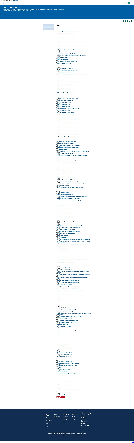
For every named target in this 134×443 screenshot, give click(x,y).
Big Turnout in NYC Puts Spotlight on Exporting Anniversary (66, 342)
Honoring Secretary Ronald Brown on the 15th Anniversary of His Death (68, 389)
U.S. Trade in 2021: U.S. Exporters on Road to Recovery (65, 136)
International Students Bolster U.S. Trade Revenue (65, 33)
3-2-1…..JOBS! (59, 367)
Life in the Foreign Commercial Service (63, 237)
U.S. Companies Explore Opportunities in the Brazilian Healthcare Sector (68, 231)
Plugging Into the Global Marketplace (63, 324)
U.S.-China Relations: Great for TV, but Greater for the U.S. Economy (67, 305)
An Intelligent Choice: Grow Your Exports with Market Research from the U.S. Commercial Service (72, 45)
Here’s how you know (15, 0)
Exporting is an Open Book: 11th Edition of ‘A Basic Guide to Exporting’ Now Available (70, 290)
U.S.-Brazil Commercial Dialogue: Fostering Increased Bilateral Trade (68, 363)
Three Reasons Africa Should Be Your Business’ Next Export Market (67, 288)
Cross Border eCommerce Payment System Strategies (65, 216)
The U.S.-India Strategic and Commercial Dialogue (65, 269)
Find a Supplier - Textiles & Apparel (57, 417)
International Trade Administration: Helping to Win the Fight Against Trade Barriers (70, 187)
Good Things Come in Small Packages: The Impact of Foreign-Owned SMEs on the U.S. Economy (72, 155)
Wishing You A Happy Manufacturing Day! (63, 344)
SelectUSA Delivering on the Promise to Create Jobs (65, 214)
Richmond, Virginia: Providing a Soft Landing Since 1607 (65, 171)
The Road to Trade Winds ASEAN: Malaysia (63, 104)
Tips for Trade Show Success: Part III (62, 246)
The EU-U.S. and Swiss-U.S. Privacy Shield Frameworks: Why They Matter (68, 177)
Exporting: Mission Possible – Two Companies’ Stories (65, 300)
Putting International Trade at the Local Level (64, 356)
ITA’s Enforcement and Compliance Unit (63, 192)
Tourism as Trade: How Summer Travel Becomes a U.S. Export (66, 49)
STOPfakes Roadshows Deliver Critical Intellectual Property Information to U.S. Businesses (71, 160)
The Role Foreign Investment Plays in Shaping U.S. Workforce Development (68, 227)
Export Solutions (47, 417)
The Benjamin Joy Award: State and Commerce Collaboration (66, 229)
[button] (26, 3)
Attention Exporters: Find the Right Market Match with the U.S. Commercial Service (70, 43)
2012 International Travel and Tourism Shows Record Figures (66, 352)
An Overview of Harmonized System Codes (63, 57)
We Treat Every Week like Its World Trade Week (64, 369)
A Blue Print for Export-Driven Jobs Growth (63, 394)
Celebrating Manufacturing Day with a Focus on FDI (65, 205)
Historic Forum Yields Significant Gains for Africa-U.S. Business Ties (67, 320)
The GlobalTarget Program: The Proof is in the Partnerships (66, 233)
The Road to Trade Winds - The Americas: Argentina (65, 72)
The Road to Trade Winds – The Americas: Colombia (65, 68)
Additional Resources (65, 422)
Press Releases (46, 25)
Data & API (73, 419)
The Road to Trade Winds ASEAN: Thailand (63, 110)
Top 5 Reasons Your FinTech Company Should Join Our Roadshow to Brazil (68, 198)
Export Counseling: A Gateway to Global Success (64, 51)
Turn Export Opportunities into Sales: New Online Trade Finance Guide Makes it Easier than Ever (72, 128)
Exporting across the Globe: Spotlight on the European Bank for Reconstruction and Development (72, 130)
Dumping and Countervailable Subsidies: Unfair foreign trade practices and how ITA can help (71, 55)
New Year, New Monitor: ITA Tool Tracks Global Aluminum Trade (67, 114)
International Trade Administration (53, 433)
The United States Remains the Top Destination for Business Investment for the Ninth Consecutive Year (73, 151)
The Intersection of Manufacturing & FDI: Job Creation (65, 173)
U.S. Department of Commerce (61, 433)
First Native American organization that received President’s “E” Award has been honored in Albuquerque (73, 239)
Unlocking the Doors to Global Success (63, 185)
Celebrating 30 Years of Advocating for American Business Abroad (67, 98)
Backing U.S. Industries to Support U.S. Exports (64, 354)
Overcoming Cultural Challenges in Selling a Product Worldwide (67, 365)
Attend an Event (47, 423)
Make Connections (65, 416)
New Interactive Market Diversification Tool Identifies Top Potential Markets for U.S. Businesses (72, 196)
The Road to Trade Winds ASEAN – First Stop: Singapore (65, 112)
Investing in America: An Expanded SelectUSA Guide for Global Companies (68, 145)
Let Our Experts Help (48, 426)
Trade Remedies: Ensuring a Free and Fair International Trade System (68, 147)
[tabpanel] (67, 12)
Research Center (65, 419)
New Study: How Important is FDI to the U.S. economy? (65, 257)
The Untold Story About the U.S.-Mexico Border (64, 361)
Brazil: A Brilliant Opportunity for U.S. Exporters (64, 235)
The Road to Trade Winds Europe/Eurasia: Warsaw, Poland (66, 90)
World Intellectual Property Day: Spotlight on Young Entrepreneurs (67, 134)
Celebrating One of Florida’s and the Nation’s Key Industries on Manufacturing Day (69, 316)
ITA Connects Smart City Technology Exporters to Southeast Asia (67, 162)
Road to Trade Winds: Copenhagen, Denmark (64, 86)
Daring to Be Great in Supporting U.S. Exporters (64, 318)
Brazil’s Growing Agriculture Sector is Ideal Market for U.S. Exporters (68, 280)
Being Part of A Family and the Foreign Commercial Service (66, 307)
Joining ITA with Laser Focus (61, 328)
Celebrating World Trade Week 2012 (62, 371)
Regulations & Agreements (49, 420)
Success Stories (46, 28)
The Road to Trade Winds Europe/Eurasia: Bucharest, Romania (66, 92)
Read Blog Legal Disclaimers (58, 397)
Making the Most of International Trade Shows (64, 326)
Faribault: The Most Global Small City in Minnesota (65, 194)
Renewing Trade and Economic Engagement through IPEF (66, 100)
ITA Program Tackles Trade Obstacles (63, 350)
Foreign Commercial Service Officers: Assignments (65, 311)
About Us (73, 414)
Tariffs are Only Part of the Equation (62, 59)
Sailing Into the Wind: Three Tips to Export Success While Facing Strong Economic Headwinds (71, 244)
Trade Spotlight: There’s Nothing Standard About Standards (66, 141)
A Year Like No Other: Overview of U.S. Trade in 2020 (65, 153)
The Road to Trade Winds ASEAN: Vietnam (63, 106)
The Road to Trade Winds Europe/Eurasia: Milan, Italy (65, 88)
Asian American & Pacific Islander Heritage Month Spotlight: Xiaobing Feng (69, 200)
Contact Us (73, 416)
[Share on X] (125, 21)
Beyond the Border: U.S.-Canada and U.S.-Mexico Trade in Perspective (68, 282)
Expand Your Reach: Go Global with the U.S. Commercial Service (67, 61)
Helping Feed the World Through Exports (63, 346)
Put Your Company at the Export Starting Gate (64, 223)
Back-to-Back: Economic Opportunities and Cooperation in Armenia (67, 70)
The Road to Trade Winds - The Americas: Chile (64, 63)
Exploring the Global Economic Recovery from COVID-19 (65, 143)
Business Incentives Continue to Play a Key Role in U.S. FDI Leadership (68, 175)
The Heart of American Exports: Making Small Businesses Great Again (68, 47)
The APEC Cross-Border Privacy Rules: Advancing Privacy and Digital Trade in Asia (70, 225)
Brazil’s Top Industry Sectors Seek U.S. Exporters (64, 284)
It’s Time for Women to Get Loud (62, 149)
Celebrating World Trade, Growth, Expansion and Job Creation (66, 286)
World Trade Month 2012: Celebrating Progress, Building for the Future (68, 373)
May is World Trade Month (61, 375)
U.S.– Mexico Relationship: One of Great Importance (65, 267)
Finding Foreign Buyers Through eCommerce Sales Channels (66, 221)
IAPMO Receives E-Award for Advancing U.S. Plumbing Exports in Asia (68, 179)
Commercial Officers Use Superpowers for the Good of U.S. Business (67, 309)
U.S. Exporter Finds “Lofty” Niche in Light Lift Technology (66, 262)
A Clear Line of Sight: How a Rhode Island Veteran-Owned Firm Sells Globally (69, 31)
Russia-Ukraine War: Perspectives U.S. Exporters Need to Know (67, 132)
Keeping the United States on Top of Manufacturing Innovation (66, 332)
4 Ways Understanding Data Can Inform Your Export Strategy (66, 330)
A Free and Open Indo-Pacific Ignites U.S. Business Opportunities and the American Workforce (71, 183)
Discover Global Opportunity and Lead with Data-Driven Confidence (67, 53)
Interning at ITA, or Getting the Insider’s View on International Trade (67, 348)
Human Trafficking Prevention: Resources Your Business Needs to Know (68, 108)
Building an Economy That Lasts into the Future (64, 385)
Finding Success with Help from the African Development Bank (66, 322)
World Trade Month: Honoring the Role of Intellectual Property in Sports (68, 181)
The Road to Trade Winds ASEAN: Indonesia (64, 102)
